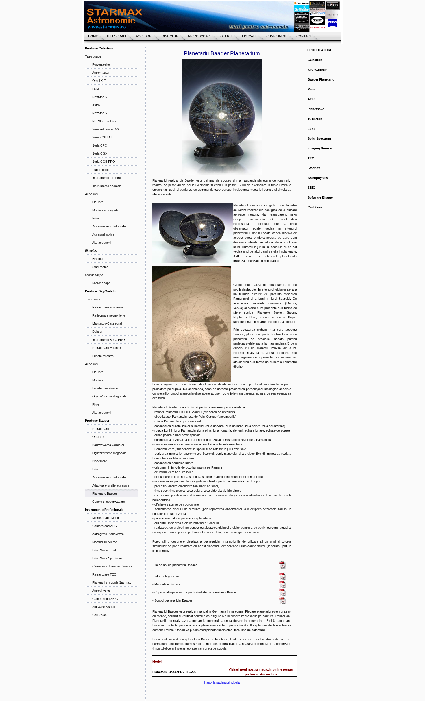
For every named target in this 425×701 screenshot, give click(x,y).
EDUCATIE (250, 36)
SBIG (311, 187)
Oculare (98, 202)
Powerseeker (101, 64)
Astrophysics (101, 590)
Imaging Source (320, 148)
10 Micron (315, 119)
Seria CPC (99, 145)
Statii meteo (100, 267)
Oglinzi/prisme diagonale (109, 396)
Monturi (97, 380)
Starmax (314, 168)
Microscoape (101, 283)
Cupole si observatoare (108, 501)
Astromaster (101, 72)
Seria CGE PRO (103, 161)
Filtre (95, 218)
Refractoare (100, 428)
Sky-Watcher (317, 69)
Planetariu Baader (104, 493)
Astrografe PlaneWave (108, 534)
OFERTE (226, 36)
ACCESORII (144, 36)
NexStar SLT (101, 97)
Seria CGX (99, 153)
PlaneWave (316, 109)
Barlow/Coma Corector (108, 445)
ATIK (311, 99)
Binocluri (98, 258)
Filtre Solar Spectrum (107, 558)
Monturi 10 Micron (104, 542)
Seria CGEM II (102, 137)
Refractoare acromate (107, 307)
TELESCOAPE (116, 36)
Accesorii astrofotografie (109, 226)
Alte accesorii (101, 242)
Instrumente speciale (106, 186)
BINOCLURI (170, 36)
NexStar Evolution (104, 121)
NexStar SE (100, 113)
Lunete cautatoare (105, 388)
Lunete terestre (103, 356)
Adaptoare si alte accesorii (110, 485)
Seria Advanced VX (105, 129)
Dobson (97, 331)
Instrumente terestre (106, 178)
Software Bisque (103, 606)
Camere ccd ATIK (104, 526)
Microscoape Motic (105, 517)
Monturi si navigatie (105, 210)
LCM (95, 88)
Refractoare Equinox (106, 347)
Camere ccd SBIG (105, 598)
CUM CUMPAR (277, 36)
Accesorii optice (103, 234)
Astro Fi (97, 105)
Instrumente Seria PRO (108, 339)
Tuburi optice (101, 169)
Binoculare (99, 461)
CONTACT (304, 36)
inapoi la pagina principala (222, 682)
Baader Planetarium (322, 79)
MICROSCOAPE (200, 36)
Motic (312, 89)
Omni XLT (99, 80)
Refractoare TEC (104, 574)
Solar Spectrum (319, 138)
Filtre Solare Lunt (104, 550)
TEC (311, 158)
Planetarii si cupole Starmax (111, 582)
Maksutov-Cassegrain (107, 323)
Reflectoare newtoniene (108, 315)
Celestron (315, 60)
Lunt (311, 128)
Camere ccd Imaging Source (112, 566)
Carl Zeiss (99, 615)
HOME (93, 36)
